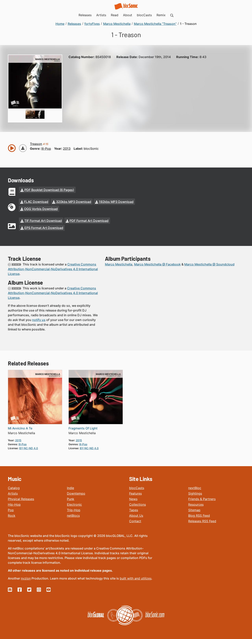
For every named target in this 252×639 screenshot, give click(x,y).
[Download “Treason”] (23, 148)
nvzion (26, 578)
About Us (136, 516)
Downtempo (76, 493)
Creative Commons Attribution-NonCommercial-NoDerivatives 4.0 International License (53, 269)
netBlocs (73, 516)
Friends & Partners (202, 499)
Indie (70, 488)
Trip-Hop (73, 510)
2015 (18, 440)
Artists (13, 493)
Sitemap (194, 510)
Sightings (195, 493)
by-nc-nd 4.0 (28, 448)
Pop (11, 510)
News (133, 499)
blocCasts (136, 488)
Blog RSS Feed (199, 516)
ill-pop (46, 149)
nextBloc (194, 488)
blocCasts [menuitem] (144, 15)
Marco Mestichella (118, 264)
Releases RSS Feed (202, 521)
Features (135, 493)
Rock (11, 516)
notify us (38, 320)
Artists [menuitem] (101, 15)
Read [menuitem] (114, 15)
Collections (137, 504)
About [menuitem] (127, 15)
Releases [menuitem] (85, 15)
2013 (66, 149)
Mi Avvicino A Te (20, 428)
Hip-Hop (14, 504)
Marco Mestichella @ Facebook (157, 264)
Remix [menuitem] (161, 15)
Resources (196, 504)
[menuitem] (171, 15)
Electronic (74, 504)
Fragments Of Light (83, 428)
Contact (135, 521)
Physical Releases (21, 499)
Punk (70, 499)
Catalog (14, 488)
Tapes (133, 510)
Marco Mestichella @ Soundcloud (209, 264)
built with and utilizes (135, 578)
